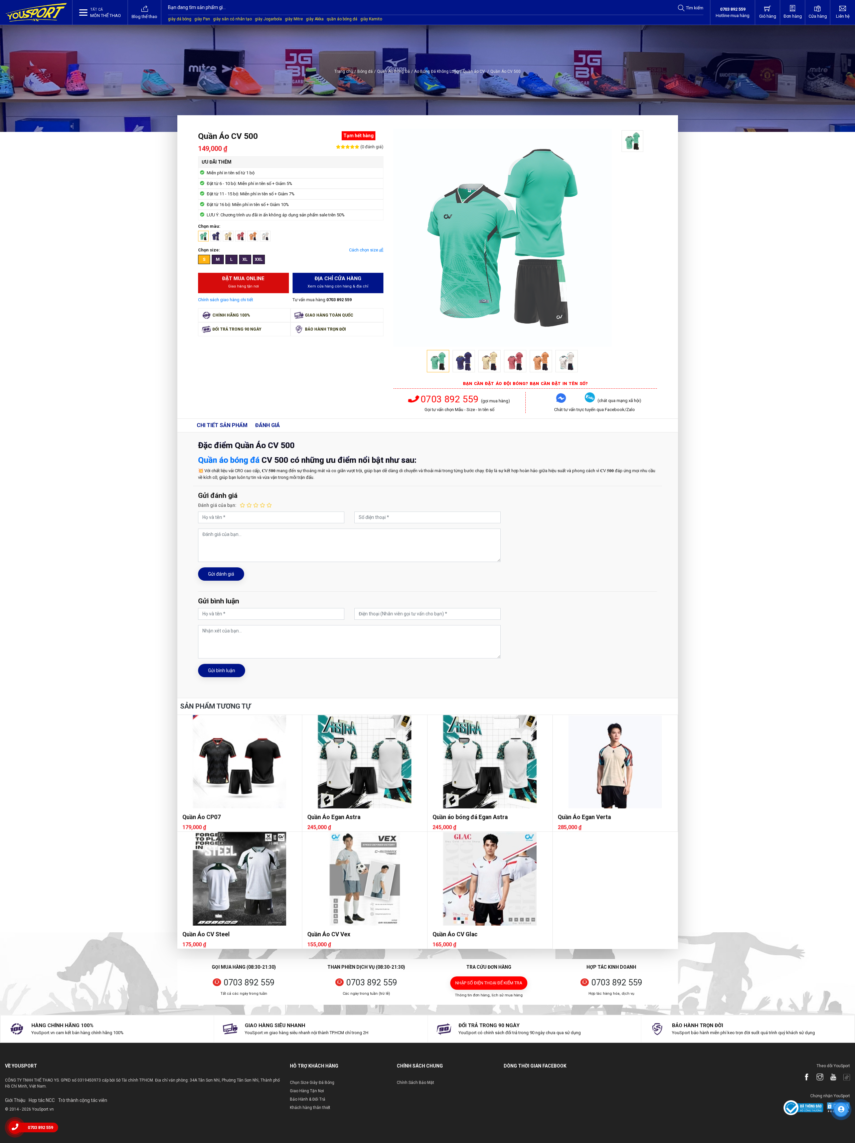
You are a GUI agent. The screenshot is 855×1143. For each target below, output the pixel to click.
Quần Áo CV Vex (328, 934)
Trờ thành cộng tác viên (82, 1100)
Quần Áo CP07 (201, 817)
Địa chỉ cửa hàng (338, 282)
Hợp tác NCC (42, 1100)
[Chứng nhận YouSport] (803, 1107)
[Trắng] (265, 235)
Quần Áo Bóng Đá (393, 71)
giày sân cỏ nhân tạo (232, 19)
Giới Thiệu (15, 1100)
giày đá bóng (179, 19)
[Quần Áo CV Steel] (239, 878)
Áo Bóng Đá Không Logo (436, 71)
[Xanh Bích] (215, 235)
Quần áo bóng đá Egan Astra (470, 817)
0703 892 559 (449, 399)
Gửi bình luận (221, 670)
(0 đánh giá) (371, 146)
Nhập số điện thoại (488, 982)
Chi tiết (222, 425)
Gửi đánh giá (221, 574)
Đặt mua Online (243, 282)
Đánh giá (267, 425)
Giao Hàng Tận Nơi (307, 1091)
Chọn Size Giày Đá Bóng (312, 1082)
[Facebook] (803, 1078)
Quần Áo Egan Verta (584, 817)
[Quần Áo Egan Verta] (615, 761)
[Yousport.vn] (36, 12)
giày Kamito (371, 19)
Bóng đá (365, 71)
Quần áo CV (476, 71)
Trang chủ (343, 71)
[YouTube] (830, 1078)
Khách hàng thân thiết (310, 1107)
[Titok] (843, 1078)
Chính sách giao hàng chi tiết (225, 299)
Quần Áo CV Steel (206, 934)
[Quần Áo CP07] (239, 761)
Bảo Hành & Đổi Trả (307, 1099)
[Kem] (228, 235)
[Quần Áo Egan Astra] (364, 761)
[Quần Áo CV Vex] (364, 878)
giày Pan (202, 19)
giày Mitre (294, 19)
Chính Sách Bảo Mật (415, 1082)
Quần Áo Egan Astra (333, 817)
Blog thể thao (144, 16)
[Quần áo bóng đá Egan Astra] (490, 761)
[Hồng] (240, 235)
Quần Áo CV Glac (455, 934)
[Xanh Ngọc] (203, 235)
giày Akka (315, 19)
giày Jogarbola (268, 19)
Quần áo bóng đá (229, 460)
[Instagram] (816, 1078)
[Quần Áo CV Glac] (490, 878)
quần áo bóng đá (342, 19)
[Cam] (252, 235)
